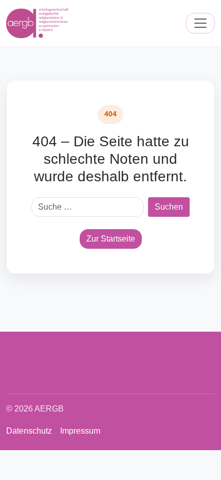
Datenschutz (29, 430)
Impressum (80, 430)
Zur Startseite (110, 238)
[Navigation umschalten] (200, 23)
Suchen (169, 206)
